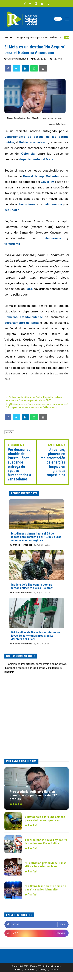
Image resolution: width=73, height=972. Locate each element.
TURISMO (57, 37)
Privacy (42, 970)
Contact (54, 970)
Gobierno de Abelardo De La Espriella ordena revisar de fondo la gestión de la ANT (34, 399)
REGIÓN (57, 58)
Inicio (17, 970)
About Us (29, 970)
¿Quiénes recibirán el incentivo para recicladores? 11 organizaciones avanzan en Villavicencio (37, 406)
